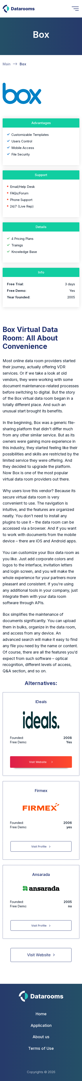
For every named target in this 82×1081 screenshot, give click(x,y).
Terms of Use (41, 1048)
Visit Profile (39, 846)
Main (6, 64)
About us (41, 1036)
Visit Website (38, 762)
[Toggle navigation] (75, 9)
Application (41, 1025)
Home (41, 1014)
